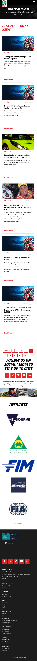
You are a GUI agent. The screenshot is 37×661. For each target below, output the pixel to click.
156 (21, 351)
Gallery (4, 607)
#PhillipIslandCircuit (28, 384)
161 (20, 355)
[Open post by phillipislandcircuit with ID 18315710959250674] (23, 392)
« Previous (7, 351)
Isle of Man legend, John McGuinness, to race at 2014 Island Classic (17, 207)
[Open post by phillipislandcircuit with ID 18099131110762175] (13, 392)
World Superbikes (7, 572)
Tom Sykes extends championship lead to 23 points (17, 58)
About (4, 613)
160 (15, 355)
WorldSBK (7, 53)
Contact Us (5, 648)
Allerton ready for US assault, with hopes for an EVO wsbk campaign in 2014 (17, 310)
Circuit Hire (5, 629)
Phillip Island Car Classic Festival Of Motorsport (16, 574)
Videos (4, 605)
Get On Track (6, 585)
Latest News (7, 151)
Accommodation (7, 639)
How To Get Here (7, 642)
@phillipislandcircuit (11, 384)
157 (26, 351)
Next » (25, 355)
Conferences (5, 631)
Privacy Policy (6, 622)
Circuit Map (5, 618)
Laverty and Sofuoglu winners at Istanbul (16, 259)
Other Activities (6, 596)
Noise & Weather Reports (9, 620)
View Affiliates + (18, 523)
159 (10, 355)
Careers (4, 650)
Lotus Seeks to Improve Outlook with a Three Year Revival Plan (17, 156)
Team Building (6, 633)
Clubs (4, 587)
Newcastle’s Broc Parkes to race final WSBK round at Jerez (17, 107)
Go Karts (4, 594)
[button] (34, 2)
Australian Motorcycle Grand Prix (11, 576)
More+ (4, 578)
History (4, 616)
